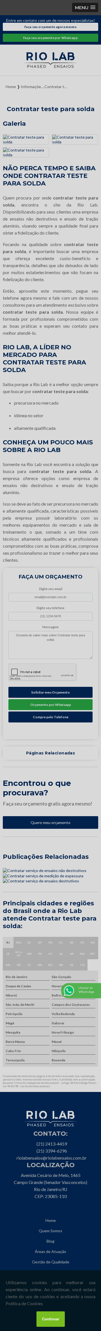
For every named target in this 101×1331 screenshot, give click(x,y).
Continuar (50, 1319)
